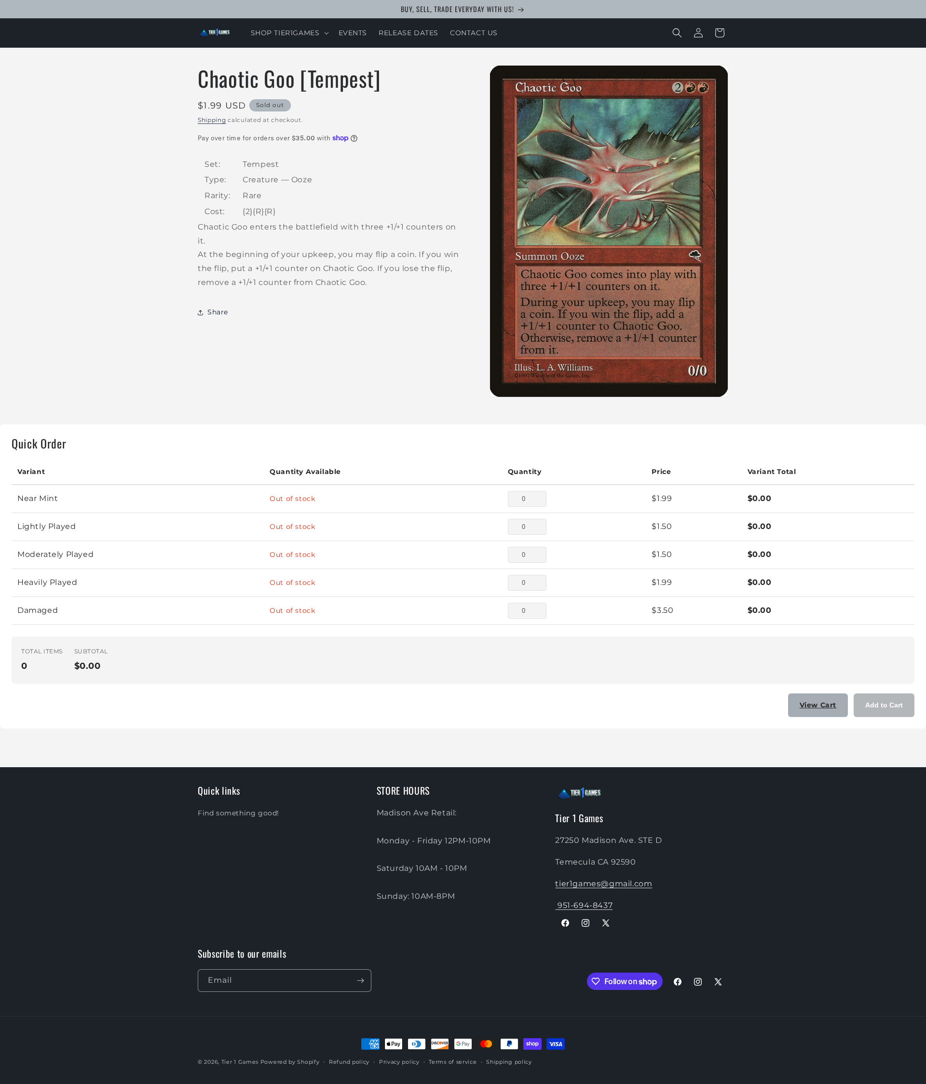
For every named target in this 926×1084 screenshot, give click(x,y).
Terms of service (453, 1061)
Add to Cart (884, 705)
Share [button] (217, 312)
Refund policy (349, 1061)
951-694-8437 (584, 905)
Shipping (212, 119)
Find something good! (238, 813)
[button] (289, 33)
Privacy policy (399, 1061)
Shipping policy (509, 1061)
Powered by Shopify (290, 1061)
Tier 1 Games (240, 1061)
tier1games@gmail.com (603, 883)
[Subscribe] (360, 980)
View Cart (818, 705)
